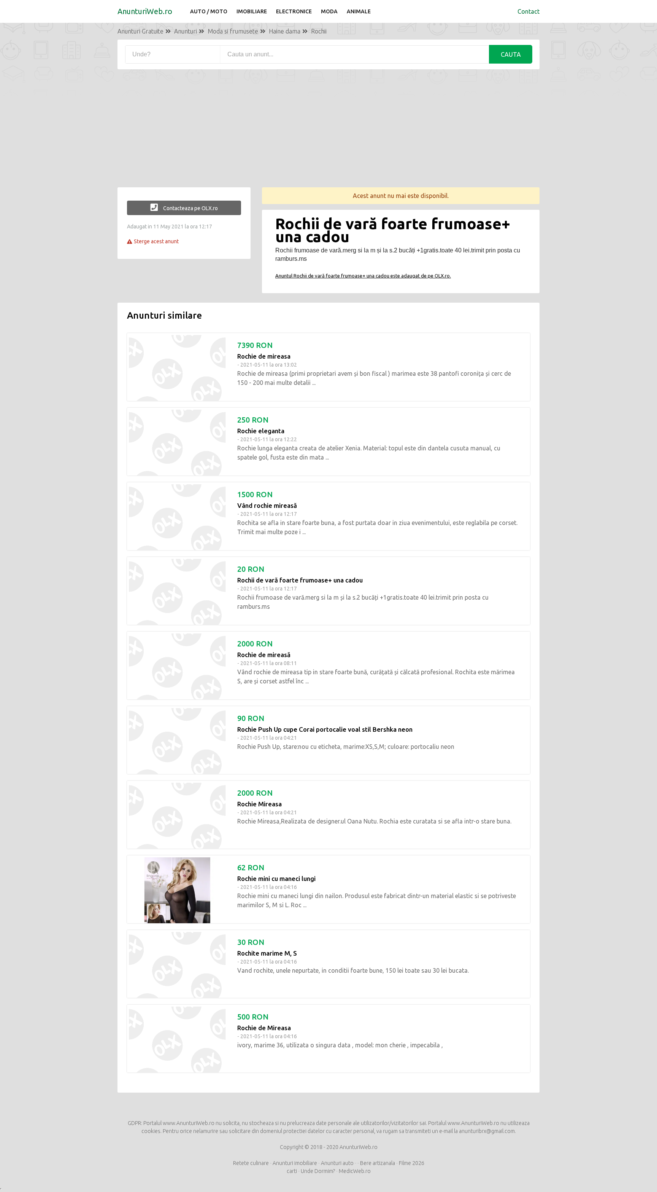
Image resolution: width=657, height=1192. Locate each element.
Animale (359, 11)
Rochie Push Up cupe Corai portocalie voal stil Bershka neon (325, 729)
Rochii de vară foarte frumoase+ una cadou (300, 580)
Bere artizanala (378, 1163)
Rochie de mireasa (263, 356)
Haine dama (284, 31)
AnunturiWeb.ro (144, 11)
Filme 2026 (411, 1163)
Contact (528, 11)
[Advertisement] (328, 134)
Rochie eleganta (260, 430)
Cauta (511, 54)
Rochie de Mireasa (264, 1027)
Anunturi (185, 31)
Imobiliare (251, 11)
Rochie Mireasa (259, 803)
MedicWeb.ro (355, 1171)
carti (292, 1171)
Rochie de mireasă (263, 654)
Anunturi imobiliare (295, 1163)
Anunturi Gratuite (140, 31)
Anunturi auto (337, 1163)
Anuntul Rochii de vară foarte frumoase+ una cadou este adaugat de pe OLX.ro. (363, 275)
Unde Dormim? (318, 1171)
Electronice (294, 11)
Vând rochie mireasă (267, 505)
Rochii (319, 31)
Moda (329, 11)
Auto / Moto (208, 11)
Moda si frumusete (233, 31)
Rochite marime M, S (267, 953)
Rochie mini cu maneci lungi (276, 878)
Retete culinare (251, 1163)
